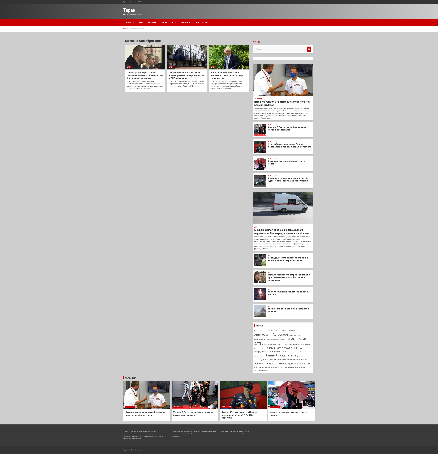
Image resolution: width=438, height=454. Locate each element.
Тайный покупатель (281, 355)
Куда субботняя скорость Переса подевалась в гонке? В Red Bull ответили (289, 145)
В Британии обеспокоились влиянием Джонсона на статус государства (227, 75)
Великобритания (260, 339)
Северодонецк (279, 352)
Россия (270, 352)
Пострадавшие (260, 352)
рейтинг (267, 367)
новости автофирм (279, 363)
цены (296, 367)
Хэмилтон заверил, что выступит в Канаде (286, 162)
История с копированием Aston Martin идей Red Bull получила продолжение (288, 179)
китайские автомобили (297, 359)
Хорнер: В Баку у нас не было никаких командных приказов (288, 128)
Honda (256, 331)
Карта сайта (202, 22)
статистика (276, 367)
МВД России (288, 344)
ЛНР (282, 344)
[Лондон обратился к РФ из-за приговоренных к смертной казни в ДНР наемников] (187, 57)
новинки (259, 363)
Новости (129, 22)
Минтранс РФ (297, 344)
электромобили (261, 370)
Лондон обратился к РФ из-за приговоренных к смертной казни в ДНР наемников (186, 75)
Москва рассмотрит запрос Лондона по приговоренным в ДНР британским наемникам (145, 75)
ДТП (174, 22)
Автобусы (291, 331)
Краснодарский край (273, 344)
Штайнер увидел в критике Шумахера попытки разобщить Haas (145, 413)
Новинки (152, 22)
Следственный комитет (292, 352)
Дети (263, 344)
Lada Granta (266, 331)
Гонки (301, 339)
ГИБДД (164, 22)
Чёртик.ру (256, 42)
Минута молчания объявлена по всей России (288, 293)
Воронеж (282, 339)
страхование (288, 367)
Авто (141, 22)
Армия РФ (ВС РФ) (294, 335)
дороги (300, 356)
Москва (306, 344)
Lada (260, 331)
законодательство (263, 359)
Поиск (309, 49)
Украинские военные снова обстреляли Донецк (289, 310)
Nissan (273, 331)
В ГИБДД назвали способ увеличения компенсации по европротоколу (288, 259)
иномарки (280, 359)
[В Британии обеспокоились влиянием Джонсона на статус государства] (229, 57)
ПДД (300, 349)
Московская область (260, 349)
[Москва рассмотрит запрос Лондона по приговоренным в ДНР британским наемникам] (145, 57)
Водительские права (273, 339)
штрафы (302, 367)
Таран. (130, 10)
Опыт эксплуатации (282, 348)
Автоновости (262, 334)
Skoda (278, 331)
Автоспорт (185, 22)
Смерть (302, 352)
